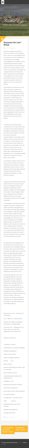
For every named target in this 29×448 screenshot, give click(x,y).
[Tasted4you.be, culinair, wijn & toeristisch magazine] (14, 21)
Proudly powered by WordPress (9, 442)
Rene (14, 48)
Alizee (24, 442)
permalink (12, 417)
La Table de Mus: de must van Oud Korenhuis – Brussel (7, 430)
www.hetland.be (18, 318)
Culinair (7, 417)
